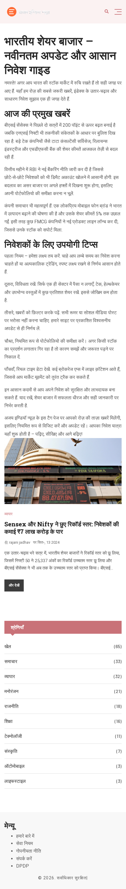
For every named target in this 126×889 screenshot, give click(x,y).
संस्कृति (10, 751)
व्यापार (8, 514)
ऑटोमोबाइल (14, 766)
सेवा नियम (24, 843)
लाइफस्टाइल (15, 781)
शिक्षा (8, 721)
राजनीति (11, 706)
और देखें (14, 585)
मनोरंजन (11, 691)
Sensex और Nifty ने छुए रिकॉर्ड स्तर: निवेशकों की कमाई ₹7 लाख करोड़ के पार (61, 527)
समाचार (10, 661)
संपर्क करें (24, 858)
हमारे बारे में (25, 836)
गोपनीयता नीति (28, 851)
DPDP (22, 866)
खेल (7, 646)
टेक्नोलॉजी (13, 736)
